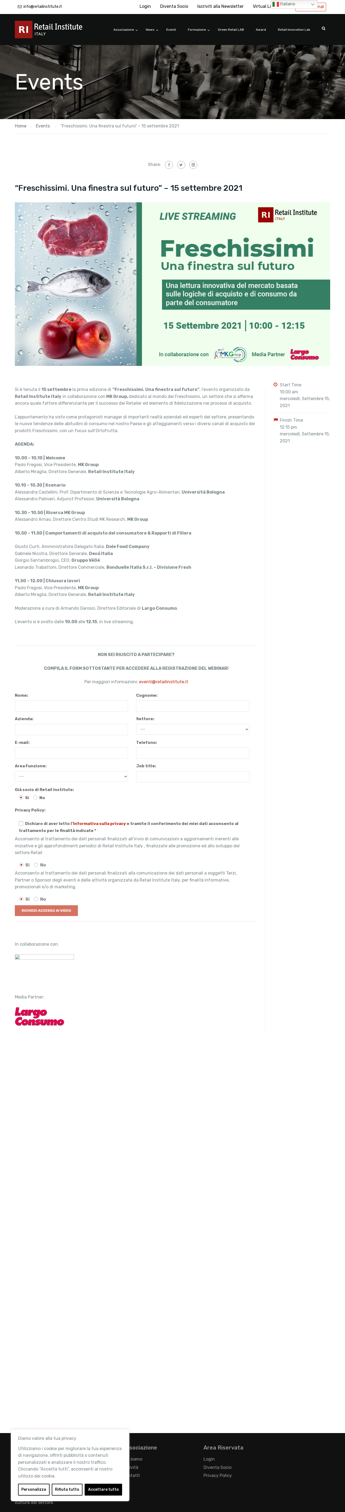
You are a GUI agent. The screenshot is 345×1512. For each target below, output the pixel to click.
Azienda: (24, 718)
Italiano (287, 3)
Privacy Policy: (30, 810)
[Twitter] (181, 165)
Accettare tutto (103, 1489)
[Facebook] (169, 165)
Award (261, 30)
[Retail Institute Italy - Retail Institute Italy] (55, 32)
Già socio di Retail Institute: (44, 789)
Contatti (131, 1475)
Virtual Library (267, 6)
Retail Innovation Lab (294, 30)
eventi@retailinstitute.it (163, 681)
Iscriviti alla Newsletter (220, 6)
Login (145, 6)
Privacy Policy (217, 1475)
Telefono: (146, 742)
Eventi (171, 30)
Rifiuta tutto (67, 1489)
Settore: (145, 718)
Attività (130, 1467)
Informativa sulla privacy (99, 823)
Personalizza (33, 1489)
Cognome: (146, 695)
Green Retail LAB (231, 30)
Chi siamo (132, 1459)
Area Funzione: (30, 766)
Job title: (146, 766)
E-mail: (22, 742)
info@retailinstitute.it (42, 6)
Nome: (21, 695)
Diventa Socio (174, 6)
